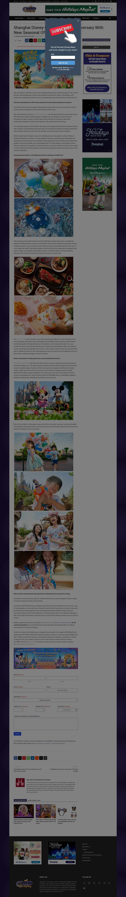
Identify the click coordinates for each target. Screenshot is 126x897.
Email (52, 54)
